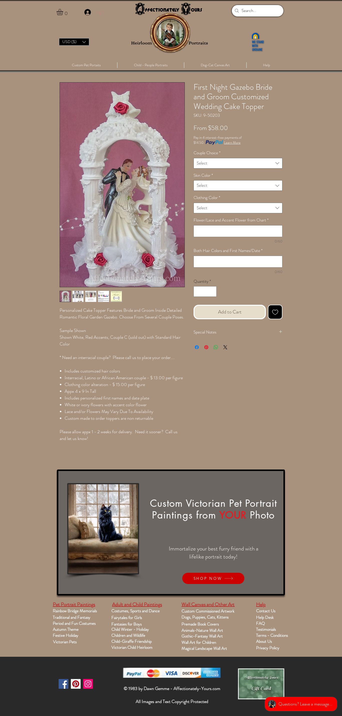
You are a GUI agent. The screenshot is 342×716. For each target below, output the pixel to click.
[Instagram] (88, 684)
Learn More (232, 142)
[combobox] (238, 163)
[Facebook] (63, 684)
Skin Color (203, 175)
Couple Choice (207, 153)
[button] (64, 12)
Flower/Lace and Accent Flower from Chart (231, 220)
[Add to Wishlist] (275, 312)
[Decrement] (198, 291)
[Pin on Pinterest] (206, 347)
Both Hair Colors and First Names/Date (228, 251)
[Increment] (212, 291)
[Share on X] (225, 347)
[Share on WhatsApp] (216, 347)
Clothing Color (207, 197)
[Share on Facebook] (197, 347)
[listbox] (74, 42)
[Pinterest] (76, 684)
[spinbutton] (205, 291)
